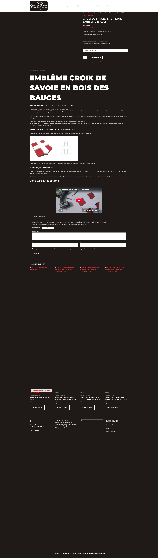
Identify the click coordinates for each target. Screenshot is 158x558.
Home (62, 6)
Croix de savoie (88, 47)
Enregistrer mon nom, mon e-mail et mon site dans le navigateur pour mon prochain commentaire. (64, 249)
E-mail (82, 242)
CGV (107, 428)
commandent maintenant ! (119, 177)
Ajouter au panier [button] (62, 407)
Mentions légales (111, 425)
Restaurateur (88, 6)
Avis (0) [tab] (42, 70)
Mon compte (116, 6)
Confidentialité (111, 431)
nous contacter (73, 177)
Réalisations (98, 6)
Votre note (36, 227)
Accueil (85, 12)
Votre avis (36, 231)
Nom (34, 242)
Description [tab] (34, 70)
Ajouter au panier (96, 57)
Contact (124, 6)
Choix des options (37, 407)
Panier (107, 6)
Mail (31, 432)
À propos (69, 6)
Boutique (77, 6)
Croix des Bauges (93, 12)
